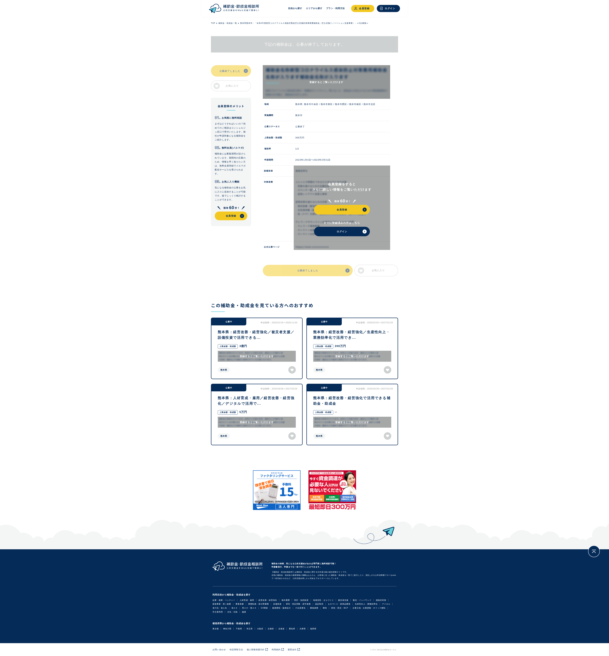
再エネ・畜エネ (249, 608)
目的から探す (295, 8)
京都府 (271, 629)
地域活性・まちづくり (323, 600)
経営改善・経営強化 (268, 600)
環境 (325, 608)
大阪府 (260, 629)
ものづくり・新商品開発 (339, 604)
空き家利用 (218, 612)
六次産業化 (300, 608)
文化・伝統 (232, 612)
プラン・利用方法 (335, 8)
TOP (213, 23)
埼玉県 (249, 629)
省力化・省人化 (220, 608)
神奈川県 (227, 629)
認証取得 (319, 604)
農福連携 (314, 608)
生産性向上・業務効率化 (366, 604)
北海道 (281, 629)
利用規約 (276, 649)
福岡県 (313, 629)
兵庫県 (303, 629)
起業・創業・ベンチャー (224, 600)
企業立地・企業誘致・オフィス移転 (369, 608)
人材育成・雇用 (247, 600)
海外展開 (286, 600)
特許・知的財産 (301, 600)
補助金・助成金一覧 (227, 23)
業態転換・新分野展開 (258, 604)
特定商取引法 (236, 649)
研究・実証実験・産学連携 (298, 604)
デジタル (386, 604)
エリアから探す (314, 8)
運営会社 (292, 649)
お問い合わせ (219, 649)
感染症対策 (381, 600)
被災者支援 (343, 600)
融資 (244, 612)
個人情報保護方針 (256, 649)
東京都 (216, 629)
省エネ (234, 608)
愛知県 (292, 629)
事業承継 (240, 604)
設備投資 (277, 604)
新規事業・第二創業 (222, 604)
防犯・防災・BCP (339, 608)
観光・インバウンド (362, 600)
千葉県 (239, 629)
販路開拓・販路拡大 (281, 608)
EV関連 (264, 608)
